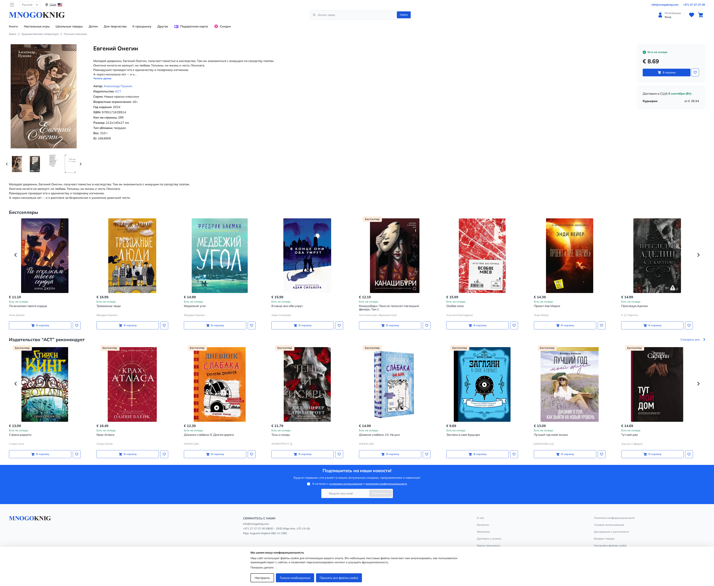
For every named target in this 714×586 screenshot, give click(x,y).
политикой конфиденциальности (386, 483)
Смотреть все (690, 339)
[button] (80, 164)
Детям (93, 26)
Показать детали (262, 567)
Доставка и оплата (489, 538)
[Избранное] (691, 14)
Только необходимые (295, 578)
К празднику (142, 26)
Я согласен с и (359, 483)
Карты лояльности (488, 545)
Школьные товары (69, 26)
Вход (668, 17)
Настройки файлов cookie (610, 545)
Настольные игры (37, 26)
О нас (480, 518)
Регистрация (673, 13)
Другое (162, 26)
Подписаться (380, 493)
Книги (13, 26)
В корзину (669, 72)
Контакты (483, 524)
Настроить (262, 578)
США (664, 93)
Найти (404, 14)
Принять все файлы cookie (339, 578)
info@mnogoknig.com (665, 4)
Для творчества (115, 26)
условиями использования (346, 483)
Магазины (483, 531)
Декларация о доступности (611, 531)
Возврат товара (604, 538)
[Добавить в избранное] (695, 72)
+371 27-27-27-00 (694, 4)
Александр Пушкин (118, 86)
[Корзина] (700, 14)
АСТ (118, 91)
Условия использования (609, 524)
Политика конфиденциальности (614, 518)
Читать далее (102, 78)
